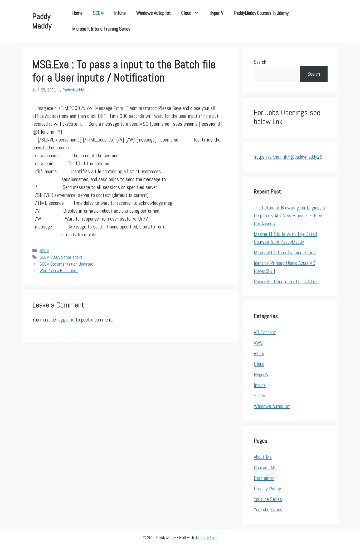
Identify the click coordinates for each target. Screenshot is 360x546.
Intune (120, 13)
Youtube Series (268, 499)
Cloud (186, 13)
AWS (258, 342)
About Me (263, 457)
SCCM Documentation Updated (66, 264)
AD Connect (265, 332)
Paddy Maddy (42, 21)
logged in (65, 319)
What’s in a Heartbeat (59, 271)
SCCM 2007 (49, 257)
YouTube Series (268, 509)
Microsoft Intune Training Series (101, 29)
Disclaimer (264, 478)
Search (260, 61)
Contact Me (265, 467)
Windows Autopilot (153, 13)
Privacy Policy (267, 488)
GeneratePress (206, 537)
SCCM (98, 13)
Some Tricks (72, 257)
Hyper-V (216, 13)
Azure (259, 353)
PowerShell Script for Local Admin (286, 281)
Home (77, 13)
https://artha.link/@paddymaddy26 (288, 156)
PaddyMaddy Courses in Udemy (261, 13)
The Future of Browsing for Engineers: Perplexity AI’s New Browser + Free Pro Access (290, 215)
